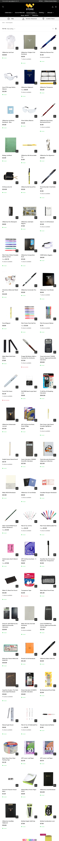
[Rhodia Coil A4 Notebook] (29, 648)
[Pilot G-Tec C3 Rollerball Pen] (29, 714)
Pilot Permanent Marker (46, 323)
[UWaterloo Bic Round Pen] (29, 176)
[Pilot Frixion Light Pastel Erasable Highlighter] (48, 414)
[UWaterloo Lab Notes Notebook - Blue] (10, 110)
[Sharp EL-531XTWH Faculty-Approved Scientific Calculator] (10, 613)
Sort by (4, 28)
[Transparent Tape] (29, 580)
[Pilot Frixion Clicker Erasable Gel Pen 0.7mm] (10, 244)
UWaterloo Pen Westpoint (9, 222)
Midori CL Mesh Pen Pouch (9, 590)
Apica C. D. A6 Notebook (47, 222)
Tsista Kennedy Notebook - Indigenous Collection (48, 460)
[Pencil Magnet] (10, 312)
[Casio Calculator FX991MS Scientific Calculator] (29, 449)
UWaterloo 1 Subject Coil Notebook (28, 53)
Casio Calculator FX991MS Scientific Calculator (28, 460)
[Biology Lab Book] (10, 145)
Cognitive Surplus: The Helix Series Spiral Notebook (10, 691)
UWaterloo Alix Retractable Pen (28, 156)
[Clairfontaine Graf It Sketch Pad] (10, 548)
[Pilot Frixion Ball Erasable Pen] (48, 515)
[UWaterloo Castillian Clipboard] (10, 810)
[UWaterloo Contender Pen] (29, 279)
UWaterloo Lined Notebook (47, 789)
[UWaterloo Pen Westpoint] (10, 211)
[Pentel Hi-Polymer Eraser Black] (10, 779)
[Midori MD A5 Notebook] (10, 482)
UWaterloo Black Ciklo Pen (47, 658)
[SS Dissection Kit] (10, 176)
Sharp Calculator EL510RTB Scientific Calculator (28, 691)
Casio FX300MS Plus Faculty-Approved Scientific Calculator (48, 625)
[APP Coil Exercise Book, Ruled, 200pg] (29, 414)
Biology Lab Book (7, 155)
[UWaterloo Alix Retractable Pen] (29, 145)
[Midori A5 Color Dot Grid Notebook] (29, 613)
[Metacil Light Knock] (10, 714)
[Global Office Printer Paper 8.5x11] (29, 779)
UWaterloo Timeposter (46, 87)
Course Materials (20, 12)
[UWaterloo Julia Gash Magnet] (29, 211)
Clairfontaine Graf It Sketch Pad (10, 559)
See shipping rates (21, 1)
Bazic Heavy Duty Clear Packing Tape (8, 759)
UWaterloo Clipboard (27, 87)
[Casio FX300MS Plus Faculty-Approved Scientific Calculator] (48, 613)
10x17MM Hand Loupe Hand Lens (28, 392)
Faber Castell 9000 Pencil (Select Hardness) (9, 526)
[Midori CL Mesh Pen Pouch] (10, 580)
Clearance (35, 15)
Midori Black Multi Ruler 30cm (8, 357)
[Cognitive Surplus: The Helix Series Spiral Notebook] (10, 679)
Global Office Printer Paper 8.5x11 (28, 790)
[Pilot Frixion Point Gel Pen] (29, 312)
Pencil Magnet (6, 323)
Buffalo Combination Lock (47, 821)
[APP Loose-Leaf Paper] (29, 747)
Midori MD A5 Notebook (9, 492)
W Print (41, 1)
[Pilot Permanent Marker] (48, 312)
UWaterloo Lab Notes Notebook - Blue (8, 121)
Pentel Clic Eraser (7, 391)
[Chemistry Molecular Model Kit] (10, 279)
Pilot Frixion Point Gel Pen (28, 323)
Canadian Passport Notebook (48, 492)
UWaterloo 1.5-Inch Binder (28, 492)
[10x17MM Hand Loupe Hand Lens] (29, 380)
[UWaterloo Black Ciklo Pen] (48, 648)
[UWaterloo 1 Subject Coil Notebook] (29, 42)
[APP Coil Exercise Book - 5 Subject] (29, 548)
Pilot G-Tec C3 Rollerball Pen (29, 725)
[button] (55, 6)
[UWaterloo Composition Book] (29, 244)
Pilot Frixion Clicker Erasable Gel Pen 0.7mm (10, 256)
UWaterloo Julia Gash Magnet (27, 222)
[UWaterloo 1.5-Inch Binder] (29, 482)
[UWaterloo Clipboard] (29, 77)
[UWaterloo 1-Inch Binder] (48, 279)
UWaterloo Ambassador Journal (9, 425)
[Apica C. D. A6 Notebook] (48, 211)
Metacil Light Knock (7, 725)
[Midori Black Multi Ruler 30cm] (10, 346)
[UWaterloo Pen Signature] (48, 145)
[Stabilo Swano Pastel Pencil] (10, 449)
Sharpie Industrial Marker (47, 725)
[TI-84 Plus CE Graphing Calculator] (48, 380)
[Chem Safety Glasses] (29, 110)
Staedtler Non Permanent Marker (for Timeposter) (47, 559)
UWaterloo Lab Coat (8, 52)
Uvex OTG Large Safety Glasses (8, 88)
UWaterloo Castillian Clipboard (8, 822)
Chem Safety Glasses (27, 120)
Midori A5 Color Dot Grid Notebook (28, 624)
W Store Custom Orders (51, 1)
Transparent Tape (26, 590)
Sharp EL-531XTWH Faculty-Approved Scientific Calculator (10, 625)
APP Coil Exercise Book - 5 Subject (28, 559)
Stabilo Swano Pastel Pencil (10, 459)
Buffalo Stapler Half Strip (28, 821)
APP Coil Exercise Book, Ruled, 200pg (27, 425)
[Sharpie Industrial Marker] (48, 714)
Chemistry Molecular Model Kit (10, 290)
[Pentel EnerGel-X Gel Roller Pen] (48, 176)
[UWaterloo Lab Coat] (10, 42)
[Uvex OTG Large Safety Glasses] (10, 77)
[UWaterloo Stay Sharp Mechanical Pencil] (48, 110)
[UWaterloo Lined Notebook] (48, 779)
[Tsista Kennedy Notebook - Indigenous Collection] (48, 449)
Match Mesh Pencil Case (47, 590)
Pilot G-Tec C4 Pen (26, 525)
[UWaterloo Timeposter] (48, 77)
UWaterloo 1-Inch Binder (47, 290)
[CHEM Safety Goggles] (48, 244)
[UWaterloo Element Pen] (48, 42)
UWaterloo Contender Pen (28, 290)
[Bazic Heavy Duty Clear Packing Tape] (10, 747)
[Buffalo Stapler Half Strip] (29, 810)
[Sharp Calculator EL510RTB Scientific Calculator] (29, 679)
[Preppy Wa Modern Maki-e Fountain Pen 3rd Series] (29, 346)
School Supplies (9, 22)
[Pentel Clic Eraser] (10, 380)
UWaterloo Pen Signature (47, 155)
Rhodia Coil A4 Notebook (28, 658)
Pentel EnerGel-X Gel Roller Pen (48, 187)
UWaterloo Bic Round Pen (28, 187)
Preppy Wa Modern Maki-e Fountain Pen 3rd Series (28, 357)
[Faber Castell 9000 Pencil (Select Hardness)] (10, 515)
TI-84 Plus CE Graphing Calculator (46, 392)
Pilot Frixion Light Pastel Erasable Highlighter (47, 425)
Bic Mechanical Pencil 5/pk (47, 690)
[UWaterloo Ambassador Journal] (10, 414)
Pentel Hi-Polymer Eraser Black (9, 790)
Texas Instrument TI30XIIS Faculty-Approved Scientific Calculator (48, 358)
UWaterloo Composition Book (28, 256)
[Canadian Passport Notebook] (48, 482)
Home (3, 22)
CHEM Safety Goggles (46, 255)
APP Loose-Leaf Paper (27, 758)
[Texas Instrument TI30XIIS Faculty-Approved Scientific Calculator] (48, 346)
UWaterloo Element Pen (46, 52)
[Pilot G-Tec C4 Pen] (29, 515)
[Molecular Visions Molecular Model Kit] (10, 648)
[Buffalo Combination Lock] (48, 810)
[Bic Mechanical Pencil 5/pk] (48, 679)
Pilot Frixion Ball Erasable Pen (48, 525)
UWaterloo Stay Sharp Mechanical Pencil (46, 121)
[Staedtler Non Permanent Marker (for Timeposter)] (48, 548)
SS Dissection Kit (7, 187)
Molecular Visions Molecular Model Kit (10, 659)
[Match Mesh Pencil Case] (48, 580)
